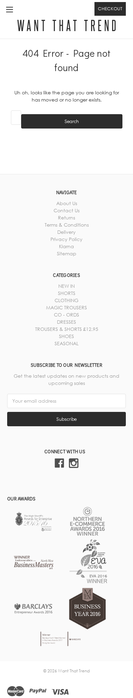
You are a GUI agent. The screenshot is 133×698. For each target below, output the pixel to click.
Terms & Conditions (67, 225)
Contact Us (66, 210)
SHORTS (66, 293)
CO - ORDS (66, 315)
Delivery (66, 232)
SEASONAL (66, 343)
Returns (66, 217)
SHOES (66, 336)
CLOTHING (66, 300)
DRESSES (66, 322)
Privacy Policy (66, 239)
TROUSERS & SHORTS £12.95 (66, 329)
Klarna (66, 246)
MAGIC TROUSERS (66, 307)
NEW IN (66, 286)
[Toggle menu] (9, 9)
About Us (66, 203)
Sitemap (66, 253)
